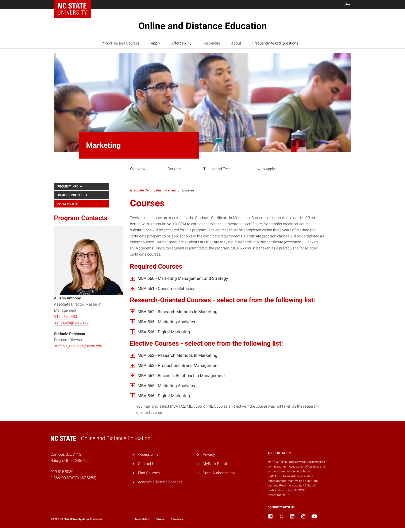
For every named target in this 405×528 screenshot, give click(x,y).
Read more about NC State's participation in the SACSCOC (292, 490)
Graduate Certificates (146, 190)
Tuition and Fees (217, 169)
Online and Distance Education (202, 25)
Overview (137, 169)
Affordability (181, 43)
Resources (211, 43)
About (236, 43)
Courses (174, 169)
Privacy (209, 454)
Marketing (172, 190)
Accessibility (148, 454)
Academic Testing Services (160, 482)
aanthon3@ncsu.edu (71, 322)
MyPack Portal (215, 463)
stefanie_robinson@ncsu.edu (78, 346)
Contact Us (147, 463)
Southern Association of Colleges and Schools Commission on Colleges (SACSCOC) (296, 471)
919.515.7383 (65, 316)
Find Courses (149, 473)
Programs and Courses (120, 43)
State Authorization (219, 473)
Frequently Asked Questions (275, 43)
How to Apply (264, 169)
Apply (155, 43)
